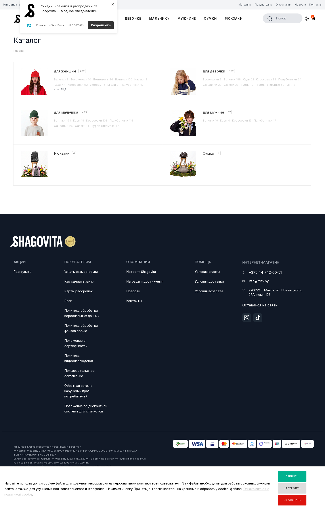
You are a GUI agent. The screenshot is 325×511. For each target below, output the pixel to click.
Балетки (61, 79)
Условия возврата (209, 291)
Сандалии (212, 84)
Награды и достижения (144, 281)
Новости (133, 291)
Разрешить (101, 25)
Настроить (292, 488)
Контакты (134, 301)
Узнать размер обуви (81, 272)
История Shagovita (141, 272)
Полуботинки (132, 84)
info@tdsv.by (259, 281)
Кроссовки (78, 84)
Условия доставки (209, 281)
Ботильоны (103, 79)
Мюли (113, 84)
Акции (19, 262)
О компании (138, 262)
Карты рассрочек (78, 291)
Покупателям (77, 262)
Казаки (140, 79)
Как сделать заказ (79, 281)
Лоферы (97, 84)
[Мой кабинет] (307, 19)
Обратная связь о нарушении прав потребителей (78, 391)
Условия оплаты (207, 272)
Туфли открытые (270, 84)
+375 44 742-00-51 (265, 272)
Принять (292, 476)
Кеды (59, 84)
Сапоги (231, 84)
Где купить (22, 272)
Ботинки (123, 79)
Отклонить (292, 500)
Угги (291, 84)
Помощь (203, 262)
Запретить (76, 25)
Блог (68, 301)
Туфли (247, 84)
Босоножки (81, 79)
